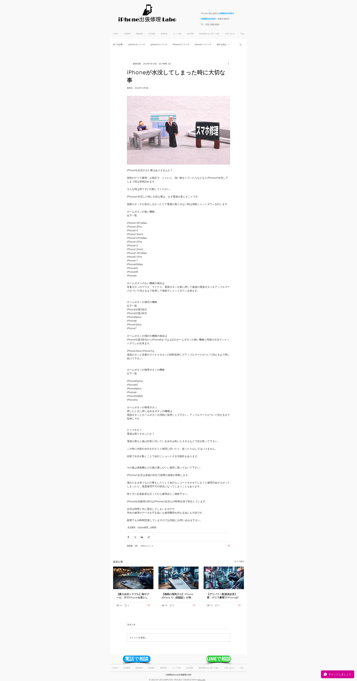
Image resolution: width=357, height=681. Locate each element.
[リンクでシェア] (148, 537)
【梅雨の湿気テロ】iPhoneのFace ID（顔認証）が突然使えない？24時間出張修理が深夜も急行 (178, 596)
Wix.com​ (201, 679)
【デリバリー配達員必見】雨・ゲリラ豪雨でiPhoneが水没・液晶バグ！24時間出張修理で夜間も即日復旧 (223, 596)
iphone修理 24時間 (147, 527)
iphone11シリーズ (203, 44)
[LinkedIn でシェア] (142, 537)
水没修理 (131, 527)
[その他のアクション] (228, 63)
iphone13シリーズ (158, 44)
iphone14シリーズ (136, 44)
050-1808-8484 (212, 24)
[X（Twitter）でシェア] (135, 537)
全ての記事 (118, 44)
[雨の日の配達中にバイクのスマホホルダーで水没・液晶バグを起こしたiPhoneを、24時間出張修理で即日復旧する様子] (224, 578)
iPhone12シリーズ (181, 44)
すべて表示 (239, 561)
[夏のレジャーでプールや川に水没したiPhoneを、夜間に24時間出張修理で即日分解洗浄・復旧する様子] (133, 578)
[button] (240, 44)
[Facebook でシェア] (128, 537)
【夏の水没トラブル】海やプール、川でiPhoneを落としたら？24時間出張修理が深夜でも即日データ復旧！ (132, 596)
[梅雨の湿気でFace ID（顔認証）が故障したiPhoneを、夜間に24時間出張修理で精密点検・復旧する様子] (178, 578)
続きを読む (222, 44)
